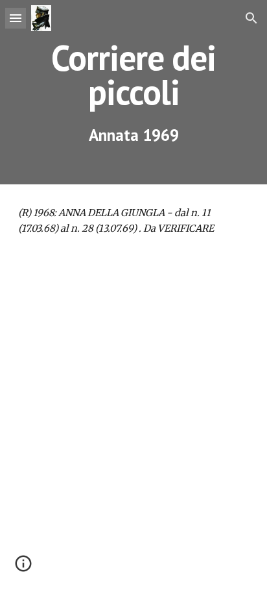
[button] (15, 18)
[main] (133, 92)
